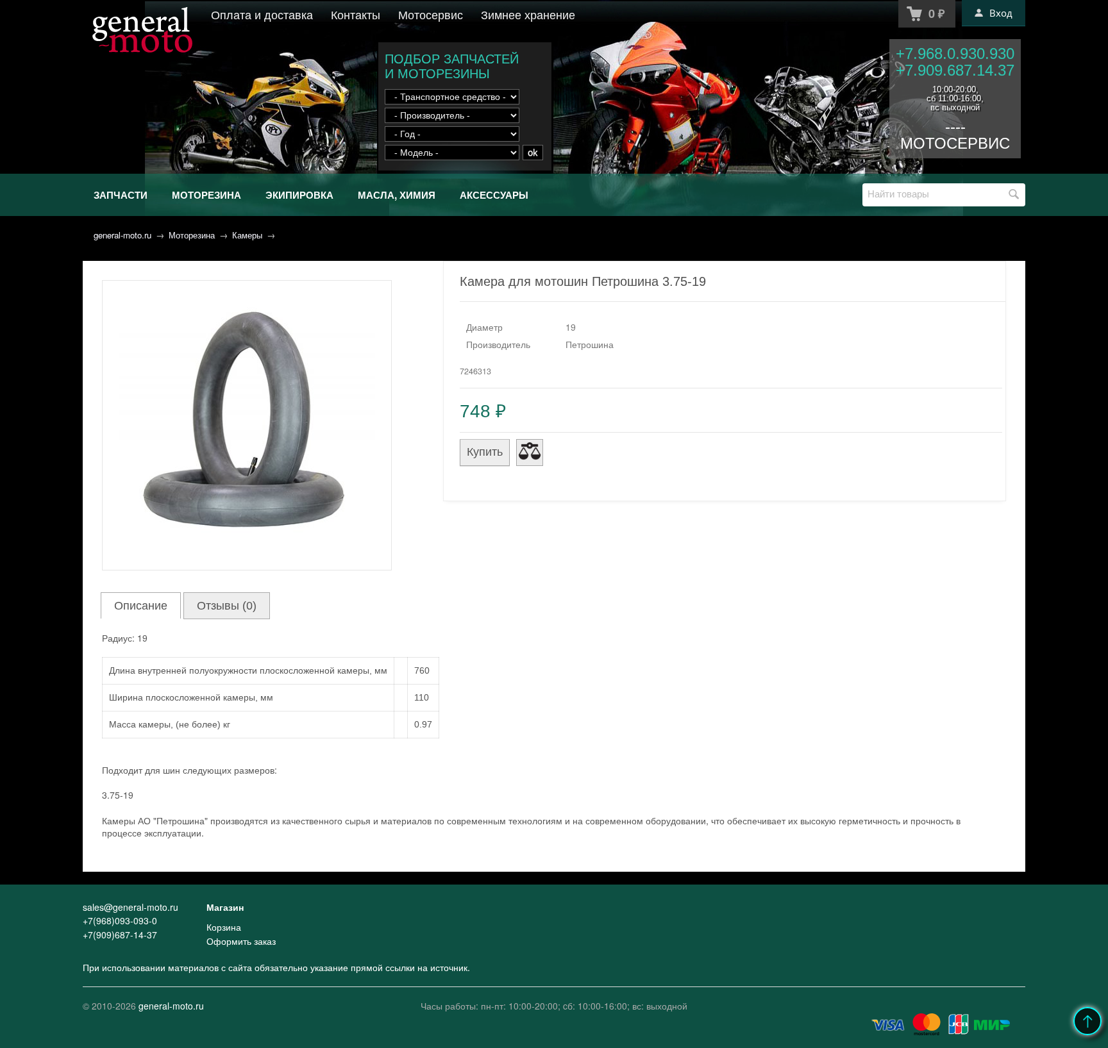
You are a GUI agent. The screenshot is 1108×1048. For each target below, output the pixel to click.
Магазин (225, 907)
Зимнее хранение (528, 14)
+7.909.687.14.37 (955, 70)
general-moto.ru (122, 235)
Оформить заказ (241, 941)
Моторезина (206, 195)
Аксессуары (494, 195)
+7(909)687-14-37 (120, 934)
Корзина (223, 926)
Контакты (355, 14)
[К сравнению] (529, 452)
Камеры (247, 235)
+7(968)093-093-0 (120, 920)
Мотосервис (430, 14)
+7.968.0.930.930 (955, 53)
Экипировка (299, 195)
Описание (140, 605)
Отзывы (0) (226, 605)
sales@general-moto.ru (130, 907)
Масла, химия (396, 195)
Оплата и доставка (262, 14)
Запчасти (120, 195)
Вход (1000, 12)
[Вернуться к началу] (1087, 1021)
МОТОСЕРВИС (955, 143)
